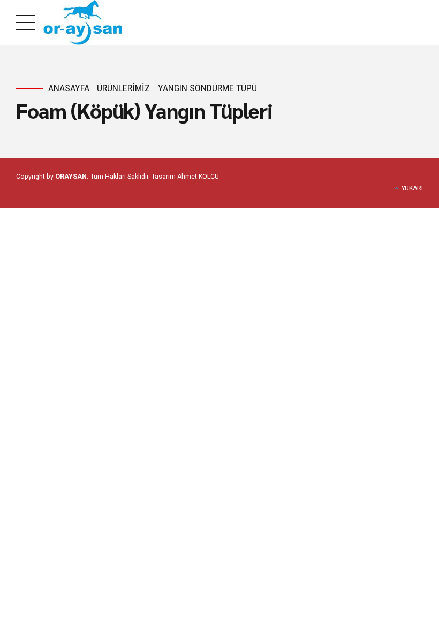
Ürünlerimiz (123, 88)
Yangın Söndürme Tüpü (207, 88)
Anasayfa (68, 88)
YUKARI (412, 188)
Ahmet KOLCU (198, 176)
